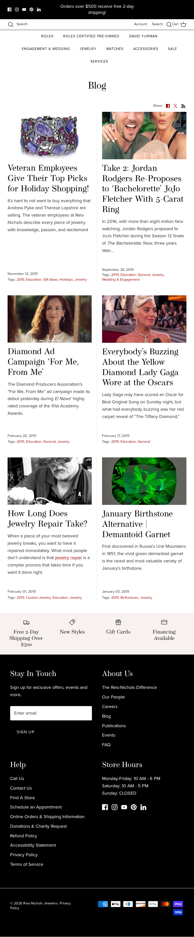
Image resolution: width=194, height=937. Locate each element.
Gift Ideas (50, 279)
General (144, 274)
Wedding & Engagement (121, 279)
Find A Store (22, 797)
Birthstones (129, 597)
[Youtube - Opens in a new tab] (24, 9)
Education (33, 279)
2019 (20, 279)
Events (108, 735)
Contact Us (21, 788)
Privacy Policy (24, 854)
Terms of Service (26, 864)
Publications (114, 725)
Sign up (25, 732)
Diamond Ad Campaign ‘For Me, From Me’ (43, 362)
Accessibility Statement (33, 845)
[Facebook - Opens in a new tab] (9, 9)
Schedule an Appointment (36, 807)
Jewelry (81, 279)
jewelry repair (68, 557)
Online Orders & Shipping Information (47, 816)
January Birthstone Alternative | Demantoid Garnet (137, 524)
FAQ (106, 744)
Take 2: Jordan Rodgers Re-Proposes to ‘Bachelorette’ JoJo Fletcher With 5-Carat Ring (143, 189)
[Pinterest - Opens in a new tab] (31, 9)
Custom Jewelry (38, 597)
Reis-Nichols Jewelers (40, 903)
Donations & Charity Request (38, 826)
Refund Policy (23, 835)
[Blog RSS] (183, 105)
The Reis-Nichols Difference (129, 687)
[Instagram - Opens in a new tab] (17, 9)
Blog (106, 716)
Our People (113, 697)
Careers (109, 706)
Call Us (17, 778)
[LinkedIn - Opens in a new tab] (39, 9)
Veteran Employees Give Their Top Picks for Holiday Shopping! (48, 179)
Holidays (66, 279)
